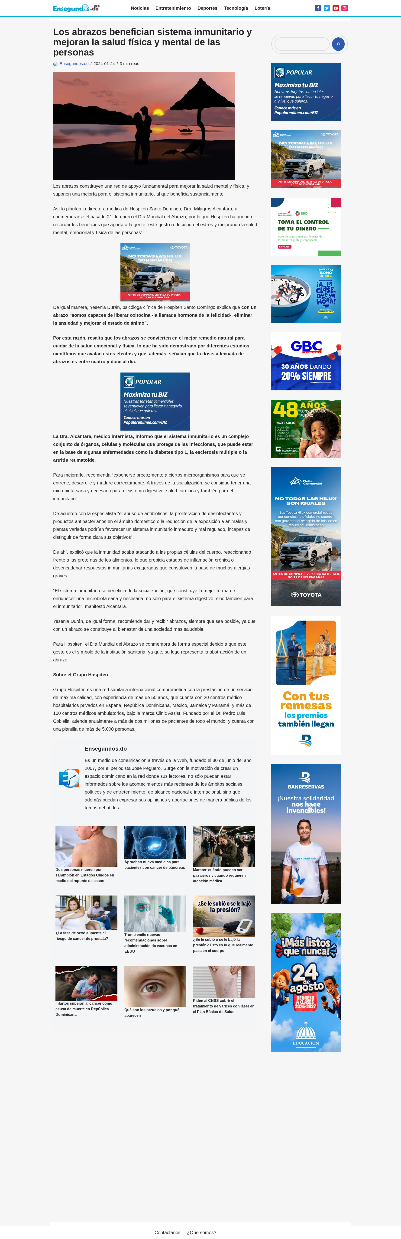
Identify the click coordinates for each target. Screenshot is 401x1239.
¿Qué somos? (201, 1232)
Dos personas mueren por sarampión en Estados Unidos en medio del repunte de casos (84, 875)
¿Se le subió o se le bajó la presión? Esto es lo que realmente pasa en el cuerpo (223, 945)
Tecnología (236, 8)
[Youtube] (336, 8)
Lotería (262, 8)
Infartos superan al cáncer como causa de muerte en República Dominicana (83, 1009)
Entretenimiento (173, 8)
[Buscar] (338, 44)
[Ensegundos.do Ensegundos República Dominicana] (76, 8)
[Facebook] (318, 8)
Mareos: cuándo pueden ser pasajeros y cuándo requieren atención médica (219, 875)
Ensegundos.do (74, 63)
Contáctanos (168, 1232)
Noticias (140, 8)
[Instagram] (344, 8)
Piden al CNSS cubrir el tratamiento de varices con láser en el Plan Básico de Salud (224, 1006)
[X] (327, 8)
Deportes (207, 8)
